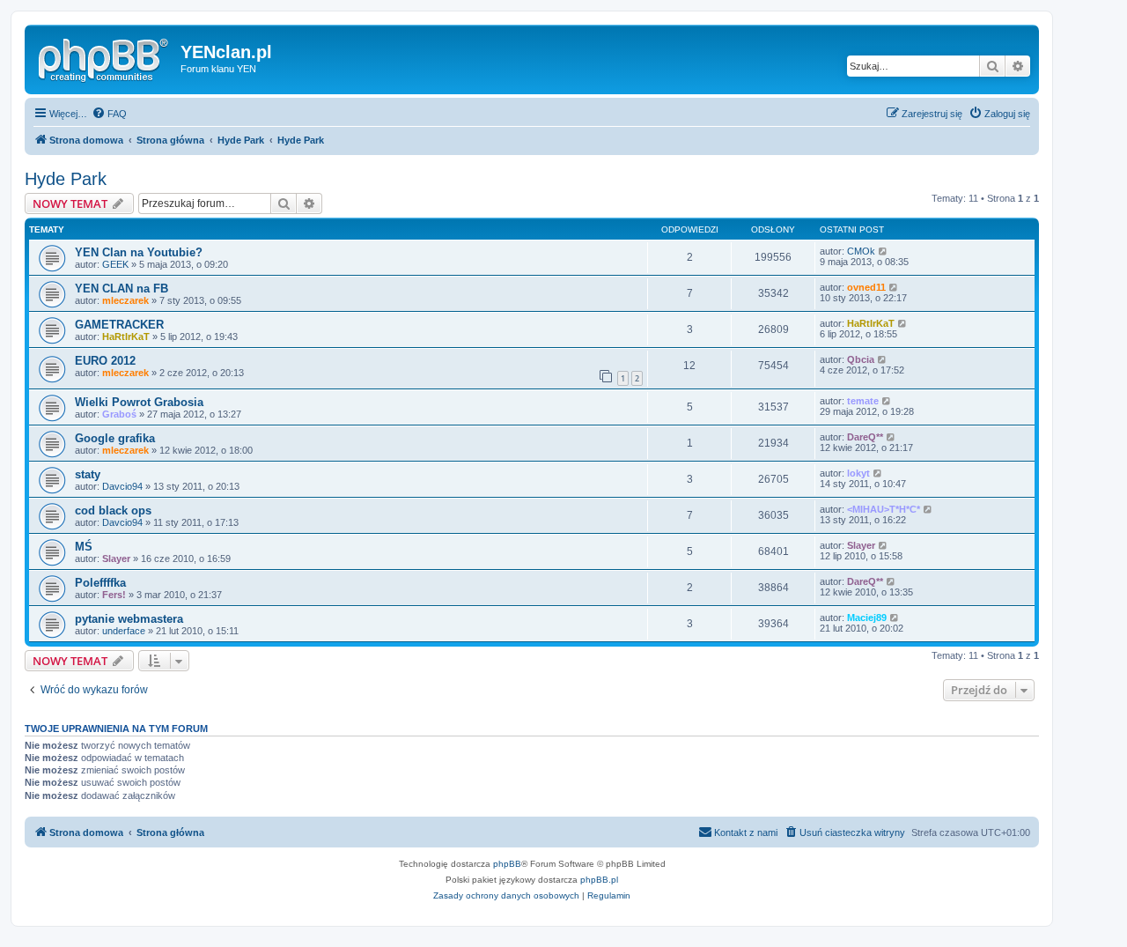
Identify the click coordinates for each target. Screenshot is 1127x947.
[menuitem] (109, 113)
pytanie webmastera (129, 618)
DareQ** (865, 437)
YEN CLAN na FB (121, 288)
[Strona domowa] (104, 57)
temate (863, 401)
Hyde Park (66, 179)
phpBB (507, 864)
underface (123, 630)
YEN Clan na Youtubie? (139, 252)
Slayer (116, 558)
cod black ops (113, 510)
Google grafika (115, 438)
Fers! (114, 594)
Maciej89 (867, 617)
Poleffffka (100, 582)
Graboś (119, 414)
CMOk (861, 251)
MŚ (83, 546)
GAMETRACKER (119, 324)
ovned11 (866, 287)
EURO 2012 (105, 360)
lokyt (858, 473)
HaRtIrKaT (126, 336)
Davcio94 (122, 486)
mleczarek (125, 300)
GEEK (115, 264)
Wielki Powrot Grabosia (139, 402)
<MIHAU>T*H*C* (883, 509)
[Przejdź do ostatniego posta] (883, 251)
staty (87, 474)
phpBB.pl (599, 879)
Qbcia (860, 359)
